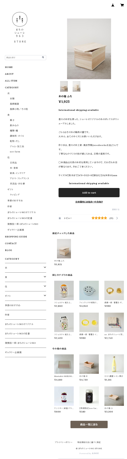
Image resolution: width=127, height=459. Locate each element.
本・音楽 (14, 168)
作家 (9, 206)
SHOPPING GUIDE (16, 236)
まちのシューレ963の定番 (19, 218)
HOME (9, 67)
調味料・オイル (17, 136)
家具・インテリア (17, 173)
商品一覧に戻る (89, 424)
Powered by (85, 453)
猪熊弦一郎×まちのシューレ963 (22, 224)
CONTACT (11, 243)
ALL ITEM (11, 80)
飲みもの (14, 125)
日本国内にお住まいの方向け (89, 201)
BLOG (8, 250)
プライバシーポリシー (63, 442)
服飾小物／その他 (19, 109)
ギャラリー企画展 (15, 229)
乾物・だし (15, 141)
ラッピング (15, 194)
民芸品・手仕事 (17, 183)
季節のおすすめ (15, 200)
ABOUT (9, 74)
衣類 (12, 98)
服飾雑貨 (14, 103)
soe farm (15, 151)
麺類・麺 (14, 130)
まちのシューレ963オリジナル (21, 212)
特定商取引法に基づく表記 (89, 442)
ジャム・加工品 (17, 146)
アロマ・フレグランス (19, 178)
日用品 (13, 162)
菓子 (12, 120)
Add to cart (89, 192)
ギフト (10, 189)
